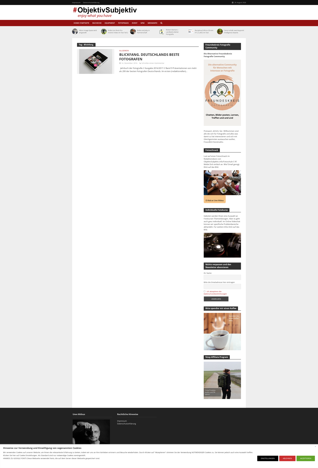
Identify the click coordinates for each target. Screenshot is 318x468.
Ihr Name (208, 273)
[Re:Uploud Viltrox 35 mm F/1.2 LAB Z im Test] (191, 31)
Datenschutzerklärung (91, 2)
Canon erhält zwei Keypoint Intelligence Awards (234, 31)
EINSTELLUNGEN (268, 458)
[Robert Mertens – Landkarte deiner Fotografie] (162, 32)
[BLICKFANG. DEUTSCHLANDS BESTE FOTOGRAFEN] (95, 61)
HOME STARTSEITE (81, 23)
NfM (142, 23)
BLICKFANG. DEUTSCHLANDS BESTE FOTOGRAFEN (149, 56)
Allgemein (124, 51)
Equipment (110, 23)
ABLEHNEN (287, 458)
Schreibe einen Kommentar (152, 63)
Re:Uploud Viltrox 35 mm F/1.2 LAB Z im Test (204, 31)
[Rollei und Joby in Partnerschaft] (133, 31)
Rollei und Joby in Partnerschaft (143, 31)
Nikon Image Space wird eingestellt (88, 31)
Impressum (76, 2)
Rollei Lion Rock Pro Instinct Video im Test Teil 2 (118, 31)
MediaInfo (152, 23)
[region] (159, 456)
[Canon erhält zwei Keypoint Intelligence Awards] (220, 31)
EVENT (134, 23)
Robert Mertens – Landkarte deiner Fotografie (172, 32)
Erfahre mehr (9, 464)
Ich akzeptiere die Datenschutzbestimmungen (215, 292)
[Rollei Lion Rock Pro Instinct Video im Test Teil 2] (104, 31)
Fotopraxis (123, 23)
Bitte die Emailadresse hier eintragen (219, 282)
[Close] (315, 446)
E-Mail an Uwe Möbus (215, 200)
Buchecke (96, 23)
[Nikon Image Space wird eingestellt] (75, 31)
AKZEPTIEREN (305, 458)
